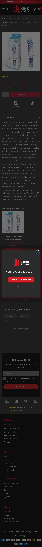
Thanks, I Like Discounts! (21, 280)
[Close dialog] (37, 252)
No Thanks (21, 287)
